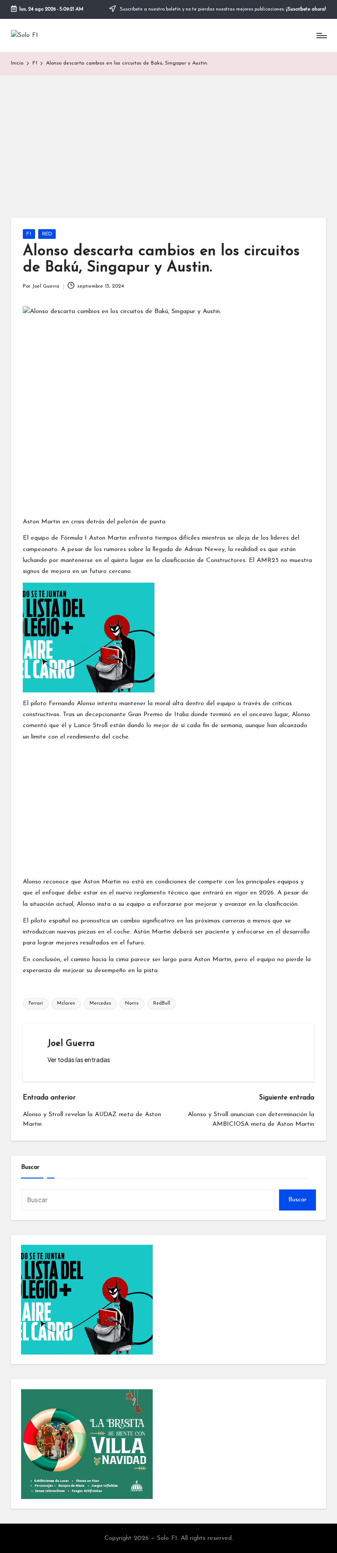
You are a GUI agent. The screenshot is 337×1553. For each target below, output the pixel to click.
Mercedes (100, 1003)
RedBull (161, 1003)
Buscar (30, 1167)
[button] (78, 1060)
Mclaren (66, 1003)
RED (47, 234)
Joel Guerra (71, 1043)
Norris (132, 1003)
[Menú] (321, 35)
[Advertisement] (168, 140)
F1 (28, 234)
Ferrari (36, 1003)
